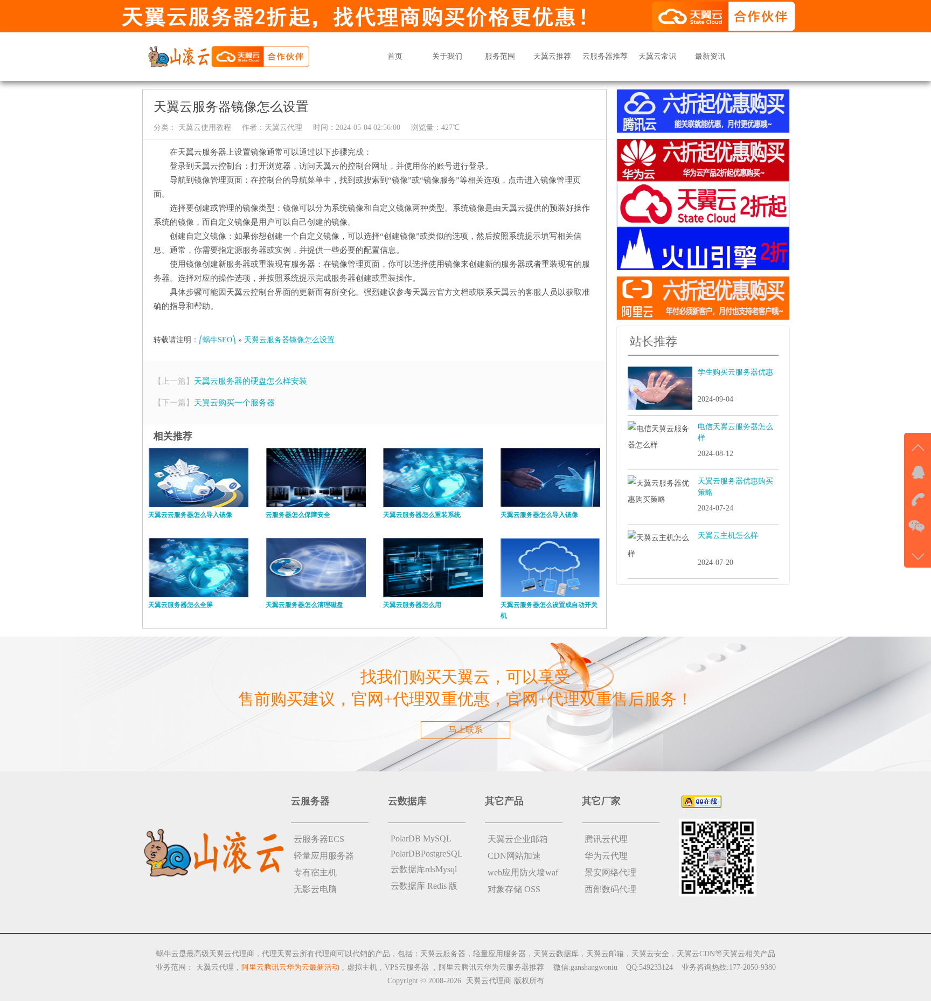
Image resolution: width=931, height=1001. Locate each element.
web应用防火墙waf (523, 872)
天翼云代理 (283, 127)
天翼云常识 (657, 56)
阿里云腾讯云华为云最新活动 (290, 967)
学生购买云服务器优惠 (735, 372)
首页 (394, 56)
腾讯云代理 (606, 839)
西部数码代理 (610, 889)
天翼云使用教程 (203, 127)
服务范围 (500, 56)
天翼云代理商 (488, 981)
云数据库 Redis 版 (424, 885)
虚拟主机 (362, 967)
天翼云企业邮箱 (518, 839)
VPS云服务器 (407, 967)
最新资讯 (710, 56)
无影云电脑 (315, 889)
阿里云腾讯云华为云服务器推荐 (491, 967)
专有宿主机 (315, 872)
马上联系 (465, 729)
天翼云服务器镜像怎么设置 (289, 340)
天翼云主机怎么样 (728, 535)
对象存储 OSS (514, 889)
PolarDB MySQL (421, 838)
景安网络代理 (610, 872)
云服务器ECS (319, 839)
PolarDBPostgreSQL (427, 853)
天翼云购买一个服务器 (234, 402)
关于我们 (447, 56)
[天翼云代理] (228, 56)
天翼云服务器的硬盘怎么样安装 (250, 381)
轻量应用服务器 (324, 855)
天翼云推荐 (552, 56)
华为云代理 (606, 855)
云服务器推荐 (605, 56)
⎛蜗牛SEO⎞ (217, 340)
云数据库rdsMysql (424, 869)
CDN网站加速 (514, 855)
